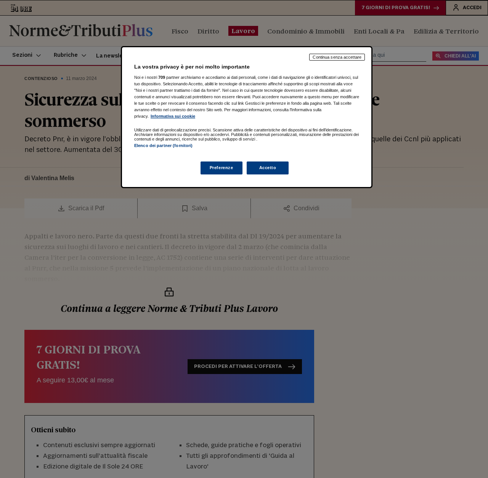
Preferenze (221, 167)
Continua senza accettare (337, 57)
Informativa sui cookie (173, 116)
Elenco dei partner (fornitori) (163, 145)
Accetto (267, 167)
